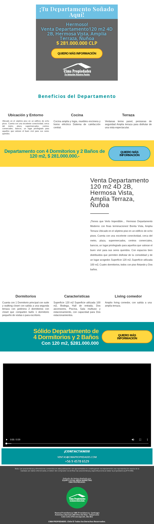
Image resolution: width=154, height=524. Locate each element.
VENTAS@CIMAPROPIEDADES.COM (77, 457)
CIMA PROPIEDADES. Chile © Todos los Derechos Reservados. (77, 521)
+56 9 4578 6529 (77, 461)
